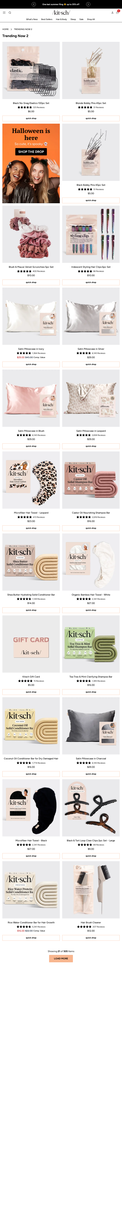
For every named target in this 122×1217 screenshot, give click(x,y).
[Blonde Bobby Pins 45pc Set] (91, 70)
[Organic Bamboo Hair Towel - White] (91, 562)
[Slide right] (88, 4)
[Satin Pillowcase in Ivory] (31, 316)
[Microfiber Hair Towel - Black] (31, 807)
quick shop (31, 118)
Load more (61, 958)
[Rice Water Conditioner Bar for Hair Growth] (31, 889)
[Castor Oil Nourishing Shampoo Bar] (91, 480)
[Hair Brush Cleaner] (91, 889)
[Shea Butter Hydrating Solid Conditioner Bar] (31, 562)
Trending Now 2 (23, 29)
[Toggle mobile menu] (4, 12)
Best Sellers (46, 19)
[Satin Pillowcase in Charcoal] (91, 725)
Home (5, 29)
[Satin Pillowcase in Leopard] (91, 398)
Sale (81, 19)
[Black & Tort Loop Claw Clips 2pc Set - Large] (91, 807)
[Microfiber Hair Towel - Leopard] (31, 480)
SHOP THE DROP (31, 152)
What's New (32, 19)
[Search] (10, 12)
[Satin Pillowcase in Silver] (91, 316)
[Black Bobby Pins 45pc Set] (91, 152)
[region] (61, 4)
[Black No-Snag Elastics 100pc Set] (31, 70)
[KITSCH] (61, 12)
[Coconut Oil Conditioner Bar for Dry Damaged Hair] (31, 725)
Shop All (91, 19)
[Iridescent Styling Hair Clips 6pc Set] (91, 234)
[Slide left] (34, 4)
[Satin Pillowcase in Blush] (31, 398)
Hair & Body (61, 19)
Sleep (73, 19)
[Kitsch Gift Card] (31, 644)
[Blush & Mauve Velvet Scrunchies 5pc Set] (31, 234)
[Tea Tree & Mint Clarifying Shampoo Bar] (91, 644)
